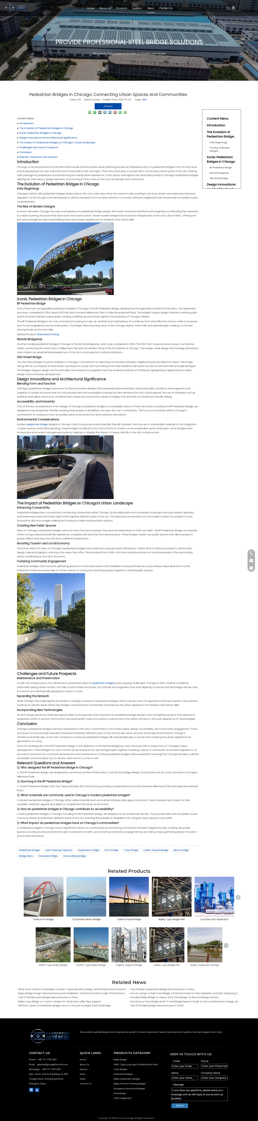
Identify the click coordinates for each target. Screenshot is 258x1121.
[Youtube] (37, 1090)
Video (83, 1078)
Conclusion (25, 152)
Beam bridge (181, 850)
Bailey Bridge (120, 1059)
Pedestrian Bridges (123, 1074)
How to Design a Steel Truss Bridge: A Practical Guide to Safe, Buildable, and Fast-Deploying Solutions (185, 993)
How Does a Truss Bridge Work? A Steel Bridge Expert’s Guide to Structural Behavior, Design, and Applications (185, 1001)
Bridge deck (26, 856)
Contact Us (166, 8)
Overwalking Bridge (74, 856)
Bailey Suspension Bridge (205, 965)
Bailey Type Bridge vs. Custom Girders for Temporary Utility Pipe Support (59, 1001)
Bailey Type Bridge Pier (171, 919)
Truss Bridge (131, 850)
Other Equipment (123, 1098)
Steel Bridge (120, 1093)
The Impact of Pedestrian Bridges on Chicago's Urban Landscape (57, 142)
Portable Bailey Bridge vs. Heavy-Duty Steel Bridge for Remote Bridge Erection (174, 997)
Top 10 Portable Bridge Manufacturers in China (157, 1005)
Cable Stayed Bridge (129, 919)
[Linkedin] (31, 1090)
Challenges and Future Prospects (38, 147)
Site (144, 99)
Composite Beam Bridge (86, 919)
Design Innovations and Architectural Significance (48, 137)
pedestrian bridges (103, 683)
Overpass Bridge (48, 856)
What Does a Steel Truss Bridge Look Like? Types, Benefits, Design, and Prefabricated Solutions (72, 989)
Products (121, 8)
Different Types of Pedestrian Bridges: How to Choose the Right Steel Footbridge (64, 1005)
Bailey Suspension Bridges (127, 1078)
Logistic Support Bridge (129, 965)
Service (83, 1069)
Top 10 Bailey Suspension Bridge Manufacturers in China (162, 989)
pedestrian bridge (37, 424)
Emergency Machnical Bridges (129, 1088)
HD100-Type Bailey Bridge (53, 965)
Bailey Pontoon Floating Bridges (130, 1083)
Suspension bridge (88, 850)
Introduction (26, 123)
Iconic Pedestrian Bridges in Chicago (40, 133)
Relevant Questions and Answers (38, 157)
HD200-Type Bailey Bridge (91, 965)
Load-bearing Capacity (58, 850)
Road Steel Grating (48, 334)
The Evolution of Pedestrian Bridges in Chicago (46, 128)
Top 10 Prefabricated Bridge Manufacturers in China (48, 997)
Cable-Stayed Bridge (155, 850)
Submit (179, 1105)
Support (137, 8)
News (151, 8)
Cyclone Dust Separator (214, 919)
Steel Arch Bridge (43, 919)
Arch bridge (111, 850)
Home (90, 8)
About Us (105, 8)
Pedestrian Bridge (29, 850)
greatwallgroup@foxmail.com (52, 1064)
